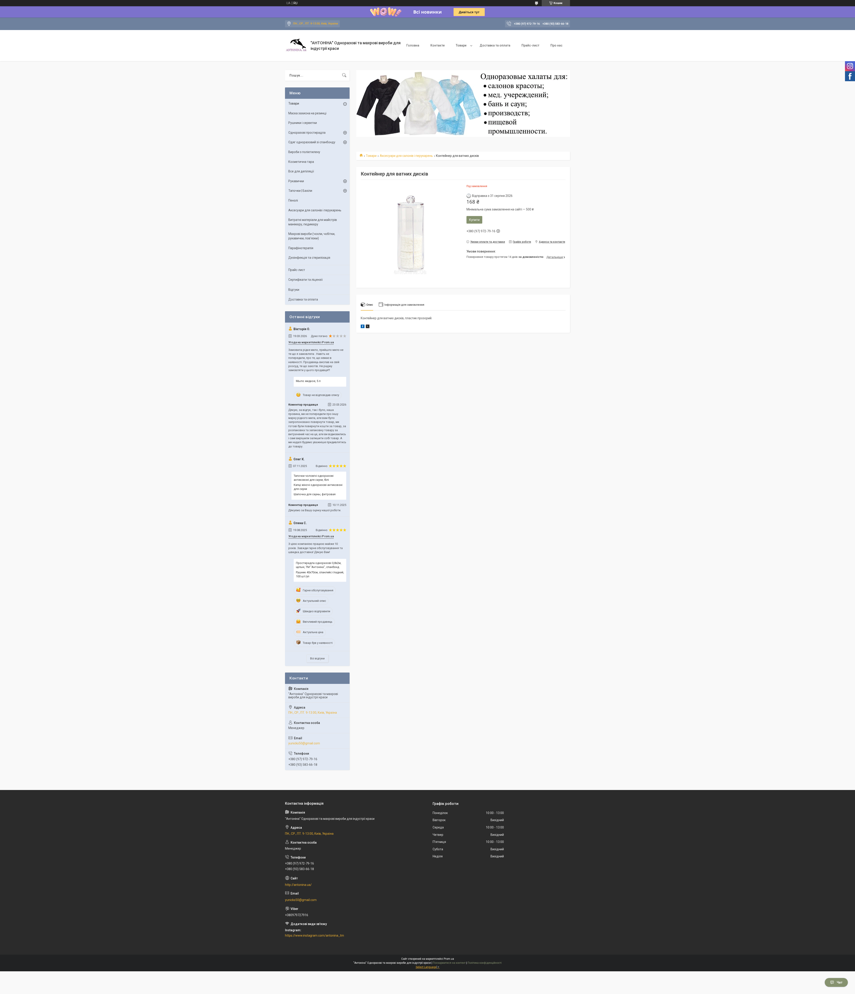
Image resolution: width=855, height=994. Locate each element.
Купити (474, 220)
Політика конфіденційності (485, 962)
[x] (367, 327)
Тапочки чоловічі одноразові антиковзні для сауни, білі (314, 477)
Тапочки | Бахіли (300, 190)
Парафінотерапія (300, 248)
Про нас (556, 45)
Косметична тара (301, 162)
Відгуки (293, 289)
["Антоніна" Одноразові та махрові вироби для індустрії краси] (296, 45)
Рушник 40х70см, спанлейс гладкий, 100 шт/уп (320, 574)
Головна (412, 45)
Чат (840, 982)
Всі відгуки (317, 658)
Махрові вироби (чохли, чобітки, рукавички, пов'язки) (311, 236)
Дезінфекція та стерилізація (309, 257)
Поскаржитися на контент (449, 962)
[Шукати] (344, 75)
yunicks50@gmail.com (304, 743)
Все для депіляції (301, 171)
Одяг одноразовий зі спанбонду (311, 142)
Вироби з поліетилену (304, 152)
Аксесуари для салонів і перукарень (406, 156)
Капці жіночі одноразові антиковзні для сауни (318, 487)
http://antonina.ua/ (298, 885)
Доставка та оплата (495, 45)
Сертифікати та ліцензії (305, 279)
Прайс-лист (530, 45)
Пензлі (293, 200)
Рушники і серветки (302, 123)
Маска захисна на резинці (307, 113)
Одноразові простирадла (307, 132)
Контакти (437, 45)
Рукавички (296, 181)
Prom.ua (449, 958)
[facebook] (362, 327)
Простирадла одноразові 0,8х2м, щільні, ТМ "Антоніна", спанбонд (318, 565)
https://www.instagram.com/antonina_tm (314, 935)
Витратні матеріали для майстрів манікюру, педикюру (312, 222)
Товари (461, 45)
